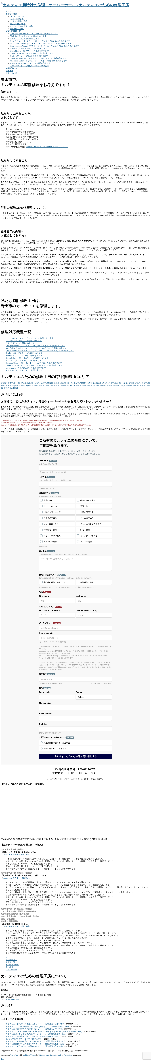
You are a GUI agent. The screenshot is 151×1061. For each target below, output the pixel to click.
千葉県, (77, 383)
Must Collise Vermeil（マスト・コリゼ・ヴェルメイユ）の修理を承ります (40, 44)
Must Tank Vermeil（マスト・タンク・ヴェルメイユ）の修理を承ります (40, 41)
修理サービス (11, 960)
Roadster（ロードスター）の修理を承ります (28, 48)
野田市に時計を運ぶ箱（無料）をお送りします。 (47, 147)
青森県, (11, 383)
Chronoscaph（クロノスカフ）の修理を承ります (30, 63)
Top (2, 1059)
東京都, (83, 383)
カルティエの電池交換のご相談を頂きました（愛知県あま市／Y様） (35, 1029)
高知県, (110, 386)
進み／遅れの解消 (17, 24)
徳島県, (90, 386)
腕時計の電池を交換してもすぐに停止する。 (24, 1039)
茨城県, (50, 383)
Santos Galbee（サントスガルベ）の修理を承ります (31, 53)
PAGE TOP (145, 1027)
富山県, (105, 383)
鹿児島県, (8, 388)
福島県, (44, 383)
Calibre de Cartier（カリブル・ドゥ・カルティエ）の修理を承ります (38, 61)
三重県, (9, 386)
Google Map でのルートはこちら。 (17, 854)
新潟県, (98, 383)
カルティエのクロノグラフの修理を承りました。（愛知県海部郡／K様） (36, 1034)
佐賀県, (123, 386)
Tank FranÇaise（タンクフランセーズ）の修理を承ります (34, 34)
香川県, (96, 386)
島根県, (63, 386)
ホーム (8, 957)
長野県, (131, 383)
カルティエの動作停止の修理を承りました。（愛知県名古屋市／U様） (36, 1024)
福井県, (118, 383)
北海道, (4, 383)
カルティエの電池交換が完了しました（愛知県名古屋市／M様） (33, 1036)
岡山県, (70, 386)
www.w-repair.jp (12, 999)
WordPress (14, 1055)
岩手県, (17, 383)
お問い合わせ (11, 970)
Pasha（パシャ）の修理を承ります (24, 39)
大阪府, (28, 386)
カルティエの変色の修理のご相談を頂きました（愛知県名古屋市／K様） (36, 1041)
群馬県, (63, 383)
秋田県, (30, 383)
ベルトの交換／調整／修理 (21, 26)
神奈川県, (91, 383)
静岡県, (145, 383)
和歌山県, (49, 386)
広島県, (77, 386)
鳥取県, (57, 386)
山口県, (83, 386)
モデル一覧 (10, 962)
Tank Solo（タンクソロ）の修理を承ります (28, 36)
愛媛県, (103, 386)
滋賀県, (15, 386)
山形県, (37, 383)
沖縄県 (15, 388)
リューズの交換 (17, 19)
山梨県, (125, 383)
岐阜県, (138, 383)
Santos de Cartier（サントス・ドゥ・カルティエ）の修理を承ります (38, 58)
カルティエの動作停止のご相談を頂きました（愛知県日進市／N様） (35, 1046)
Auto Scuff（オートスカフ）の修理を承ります (29, 66)
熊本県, (136, 386)
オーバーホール (17, 16)
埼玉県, (70, 383)
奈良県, (42, 386)
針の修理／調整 (17, 29)
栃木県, (57, 383)
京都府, (22, 386)
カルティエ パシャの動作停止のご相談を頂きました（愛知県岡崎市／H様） (38, 1027)
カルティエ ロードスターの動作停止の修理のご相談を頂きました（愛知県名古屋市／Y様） (44, 1032)
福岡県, (116, 386)
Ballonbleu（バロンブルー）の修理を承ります (29, 51)
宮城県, (24, 383)
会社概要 (9, 967)
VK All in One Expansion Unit (49, 1055)
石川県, (112, 383)
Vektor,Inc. (68, 1055)
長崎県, (129, 386)
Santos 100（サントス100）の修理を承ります (29, 56)
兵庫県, (35, 386)
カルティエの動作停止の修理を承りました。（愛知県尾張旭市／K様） (36, 1044)
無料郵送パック (12, 965)
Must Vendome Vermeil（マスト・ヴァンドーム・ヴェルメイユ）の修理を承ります (44, 46)
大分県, (143, 386)
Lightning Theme (29, 1055)
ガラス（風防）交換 (18, 21)
